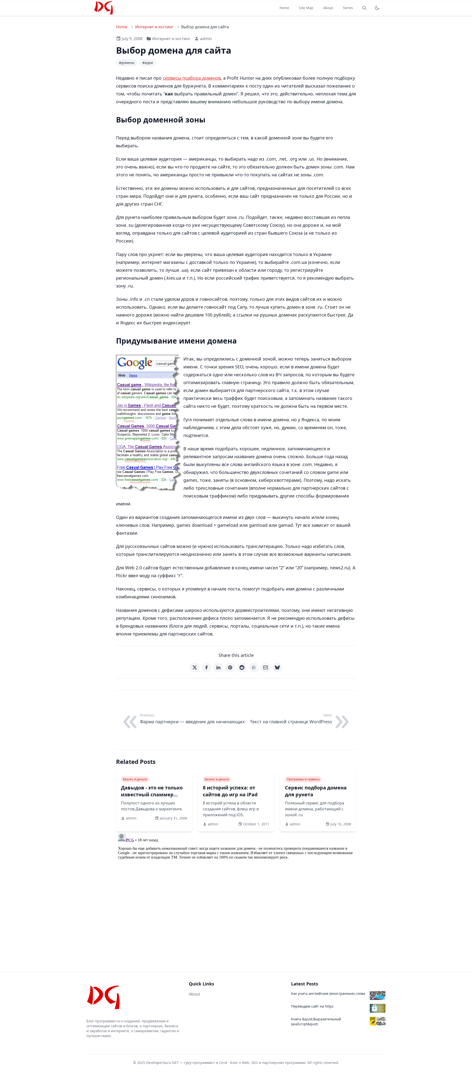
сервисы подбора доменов (192, 78)
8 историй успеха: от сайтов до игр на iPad (230, 791)
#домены (126, 62)
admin (206, 38)
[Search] (364, 7)
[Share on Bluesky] (277, 667)
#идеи (147, 62)
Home (284, 7)
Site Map (306, 7)
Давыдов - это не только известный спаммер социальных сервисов (152, 794)
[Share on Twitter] (195, 667)
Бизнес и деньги (135, 779)
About (328, 7)
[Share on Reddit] (242, 667)
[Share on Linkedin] (218, 667)
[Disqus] (236, 892)
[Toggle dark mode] (377, 7)
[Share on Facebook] (206, 667)
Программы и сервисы (303, 779)
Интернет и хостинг (154, 27)
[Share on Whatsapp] (254, 667)
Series (348, 7)
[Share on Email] (265, 667)
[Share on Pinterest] (230, 667)
